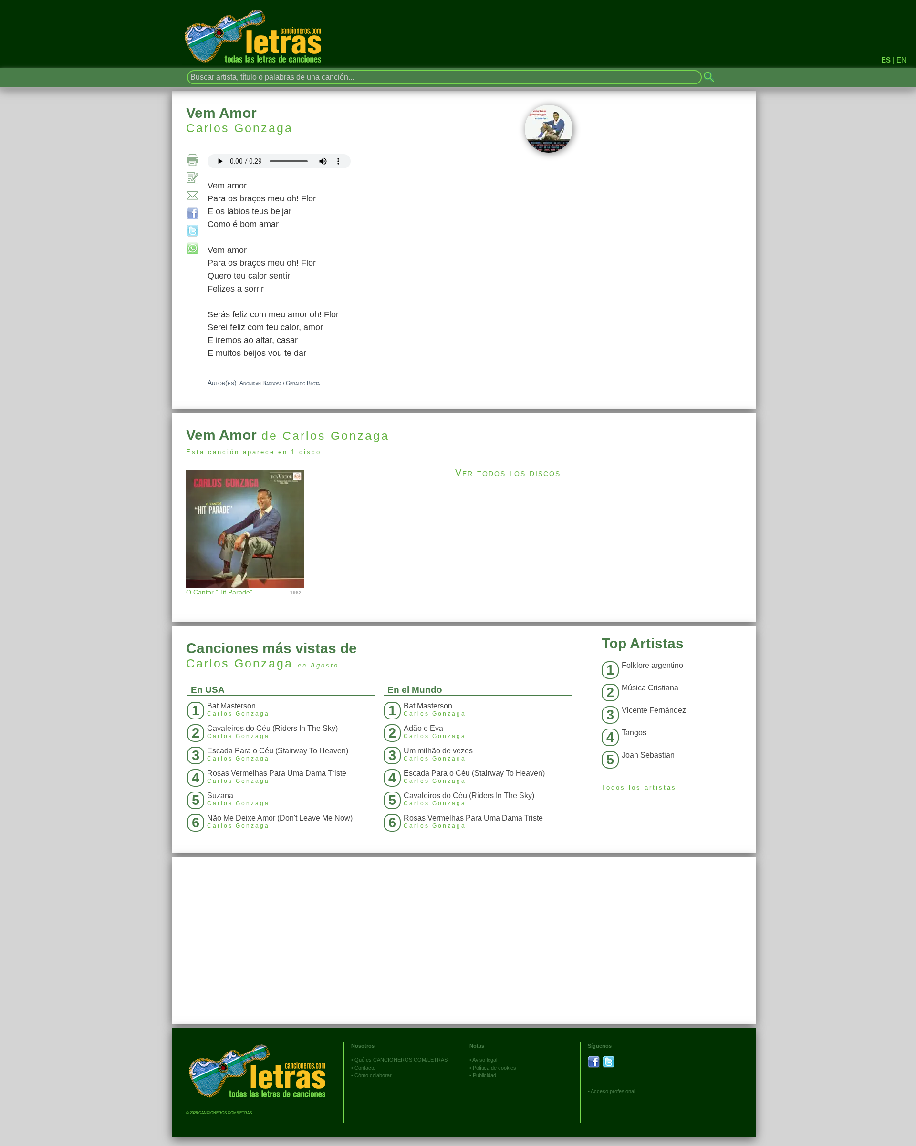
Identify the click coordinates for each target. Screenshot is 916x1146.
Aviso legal (484, 1060)
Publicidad (484, 1075)
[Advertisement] (671, 489)
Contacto (364, 1068)
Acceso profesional (613, 1091)
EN (901, 60)
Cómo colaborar (373, 1075)
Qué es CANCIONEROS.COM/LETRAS (401, 1060)
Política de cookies (494, 1068)
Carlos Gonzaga (239, 128)
